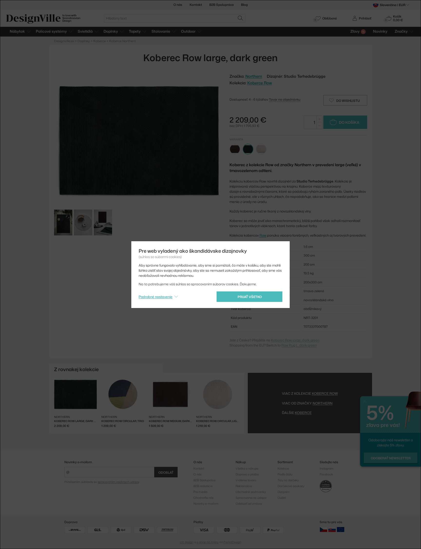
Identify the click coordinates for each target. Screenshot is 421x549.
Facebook (326, 474)
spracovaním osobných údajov (118, 482)
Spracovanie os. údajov (251, 498)
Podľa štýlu (284, 474)
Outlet (281, 498)
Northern (323, 403)
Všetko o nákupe (247, 468)
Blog (244, 4)
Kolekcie (283, 468)
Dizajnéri (283, 492)
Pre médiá (200, 492)
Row (262, 235)
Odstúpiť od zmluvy (249, 503)
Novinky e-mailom (78, 462)
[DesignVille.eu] (340, 529)
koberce (303, 412)
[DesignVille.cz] (323, 529)
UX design (186, 542)
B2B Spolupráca (221, 4)
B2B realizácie (202, 486)
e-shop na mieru (208, 542)
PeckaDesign (232, 542)
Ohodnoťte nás (203, 498)
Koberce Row (259, 83)
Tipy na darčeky (288, 480)
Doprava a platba (247, 474)
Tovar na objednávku (284, 99)
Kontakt (196, 4)
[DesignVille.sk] (332, 529)
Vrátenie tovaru (246, 480)
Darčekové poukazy (290, 486)
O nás (177, 4)
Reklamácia (244, 486)
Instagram (327, 468)
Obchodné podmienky (251, 492)
